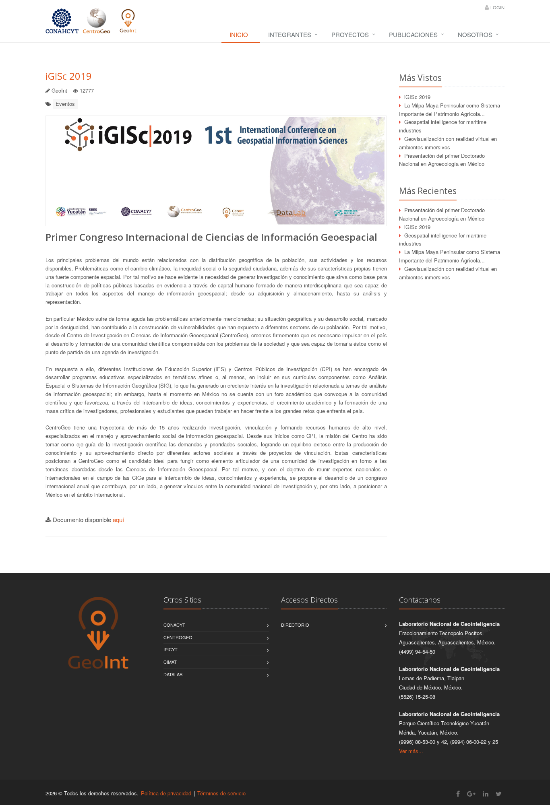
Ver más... (411, 751)
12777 (87, 90)
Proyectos (350, 34)
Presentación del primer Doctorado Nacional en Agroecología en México (442, 160)
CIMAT (170, 661)
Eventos (65, 103)
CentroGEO (177, 637)
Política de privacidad (166, 793)
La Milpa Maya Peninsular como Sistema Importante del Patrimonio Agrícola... (449, 109)
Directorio (295, 624)
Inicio (239, 34)
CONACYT (174, 624)
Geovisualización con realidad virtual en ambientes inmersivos (448, 143)
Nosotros (475, 34)
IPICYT (170, 649)
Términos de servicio (221, 793)
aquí (118, 519)
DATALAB (172, 674)
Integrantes (289, 34)
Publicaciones (413, 34)
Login (497, 7)
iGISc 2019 (68, 76)
